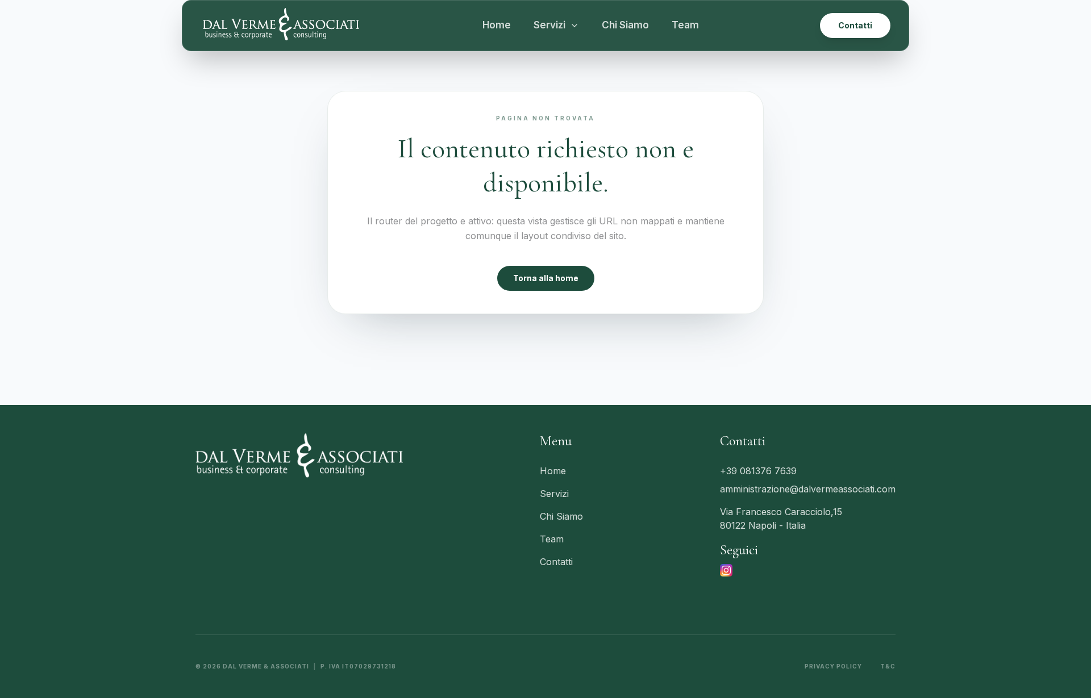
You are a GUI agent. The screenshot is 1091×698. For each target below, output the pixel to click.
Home (496, 25)
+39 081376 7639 (758, 471)
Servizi (554, 493)
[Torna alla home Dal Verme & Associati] (281, 25)
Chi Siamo (625, 25)
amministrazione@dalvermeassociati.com (808, 489)
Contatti (855, 25)
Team (685, 25)
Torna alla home (545, 278)
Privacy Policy (833, 666)
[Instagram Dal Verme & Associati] (726, 570)
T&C (888, 666)
